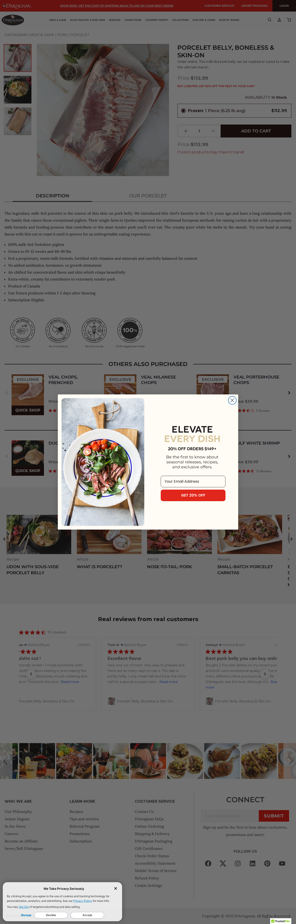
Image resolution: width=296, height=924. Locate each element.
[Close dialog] (232, 400)
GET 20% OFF (193, 495)
